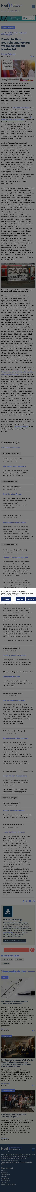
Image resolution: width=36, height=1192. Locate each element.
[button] (33, 8)
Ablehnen (20, 599)
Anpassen (6, 599)
